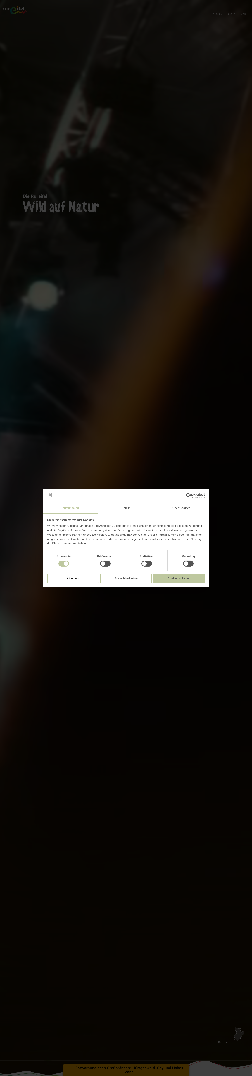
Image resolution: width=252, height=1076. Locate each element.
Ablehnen (73, 578)
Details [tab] (126, 507)
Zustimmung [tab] (71, 507)
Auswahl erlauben (126, 578)
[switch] (105, 564)
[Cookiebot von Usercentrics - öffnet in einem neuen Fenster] (189, 495)
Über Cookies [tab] (181, 507)
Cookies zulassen (179, 578)
